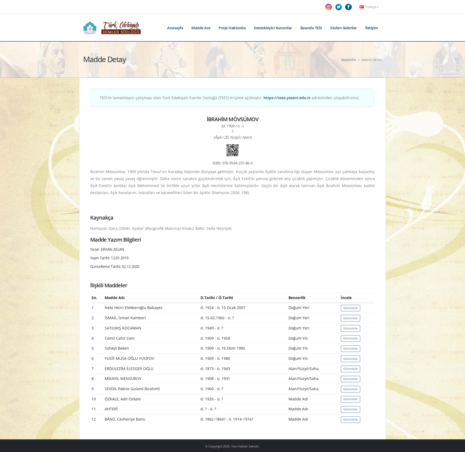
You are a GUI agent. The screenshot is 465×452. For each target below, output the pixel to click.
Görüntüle (350, 308)
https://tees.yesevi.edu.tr (287, 97)
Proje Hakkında (232, 27)
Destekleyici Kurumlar (273, 27)
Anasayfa (175, 27)
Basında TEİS (311, 27)
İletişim (371, 27)
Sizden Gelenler (343, 27)
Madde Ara (200, 27)
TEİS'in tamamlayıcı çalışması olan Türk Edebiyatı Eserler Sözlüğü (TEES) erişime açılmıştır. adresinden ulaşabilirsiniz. (230, 97)
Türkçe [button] (370, 7)
